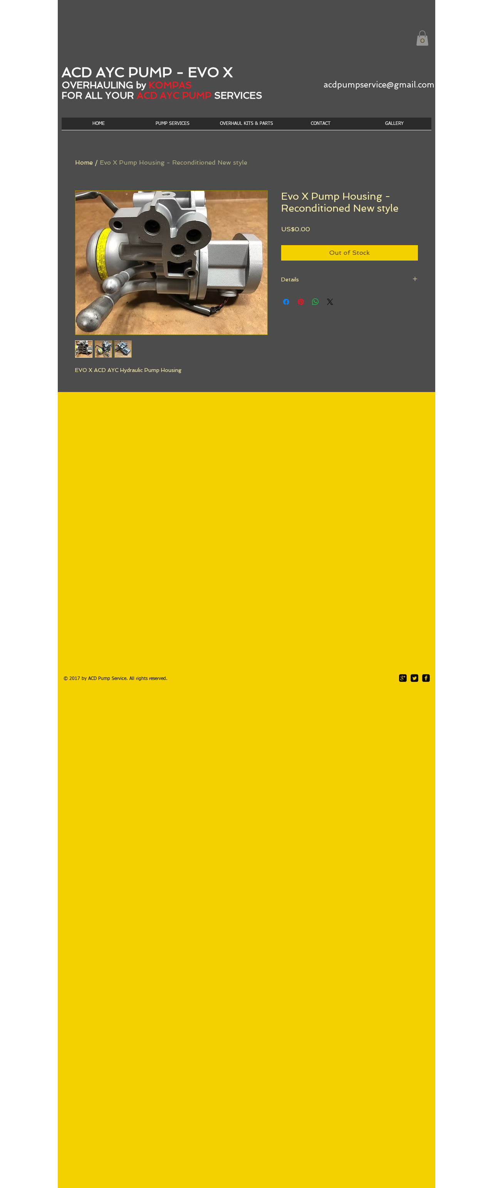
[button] (422, 37)
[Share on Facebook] (286, 301)
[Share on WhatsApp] (315, 301)
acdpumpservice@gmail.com (379, 84)
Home (84, 162)
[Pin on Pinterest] (300, 301)
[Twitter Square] (414, 678)
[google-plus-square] (403, 678)
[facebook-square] (426, 678)
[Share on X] (330, 301)
